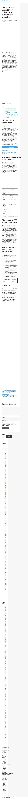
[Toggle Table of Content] (3, 106)
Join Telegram (11, 147)
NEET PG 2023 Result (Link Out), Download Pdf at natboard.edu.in (9, 393)
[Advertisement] (14, 37)
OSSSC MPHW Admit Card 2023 (5, 504)
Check (13, 281)
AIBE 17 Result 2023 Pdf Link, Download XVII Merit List (9, 396)
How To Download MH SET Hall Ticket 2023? (12, 115)
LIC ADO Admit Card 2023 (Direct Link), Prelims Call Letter (5, 639)
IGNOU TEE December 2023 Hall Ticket (5, 534)
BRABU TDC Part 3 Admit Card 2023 (5, 566)
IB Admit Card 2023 (6, 150)
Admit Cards (6, 390)
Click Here (14, 279)
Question (7, 117)
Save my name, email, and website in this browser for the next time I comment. (9, 424)
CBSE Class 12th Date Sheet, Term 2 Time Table (5, 615)
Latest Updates (12, 390)
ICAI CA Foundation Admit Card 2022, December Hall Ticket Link (5, 667)
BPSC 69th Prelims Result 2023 (5, 518)
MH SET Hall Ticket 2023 (11, 108)
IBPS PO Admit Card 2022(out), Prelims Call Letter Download (5, 725)
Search (3, 434)
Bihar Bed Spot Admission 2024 (5, 455)
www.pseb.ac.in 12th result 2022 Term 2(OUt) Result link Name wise (5, 696)
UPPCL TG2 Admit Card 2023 (5, 551)
